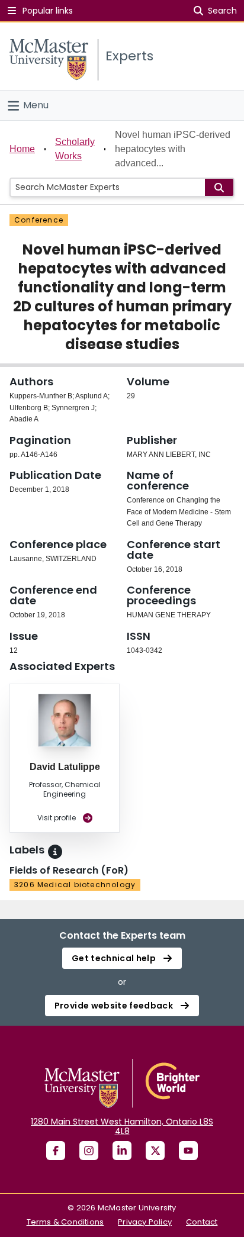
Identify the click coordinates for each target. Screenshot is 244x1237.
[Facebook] (55, 1150)
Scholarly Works (75, 149)
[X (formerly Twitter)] (155, 1150)
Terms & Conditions (65, 1222)
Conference (38, 220)
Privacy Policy (145, 1222)
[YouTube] (188, 1150)
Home (22, 149)
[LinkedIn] (122, 1150)
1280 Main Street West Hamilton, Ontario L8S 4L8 (122, 1126)
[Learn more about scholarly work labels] (55, 852)
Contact (201, 1222)
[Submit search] (219, 187)
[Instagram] (88, 1150)
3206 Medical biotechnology (75, 885)
